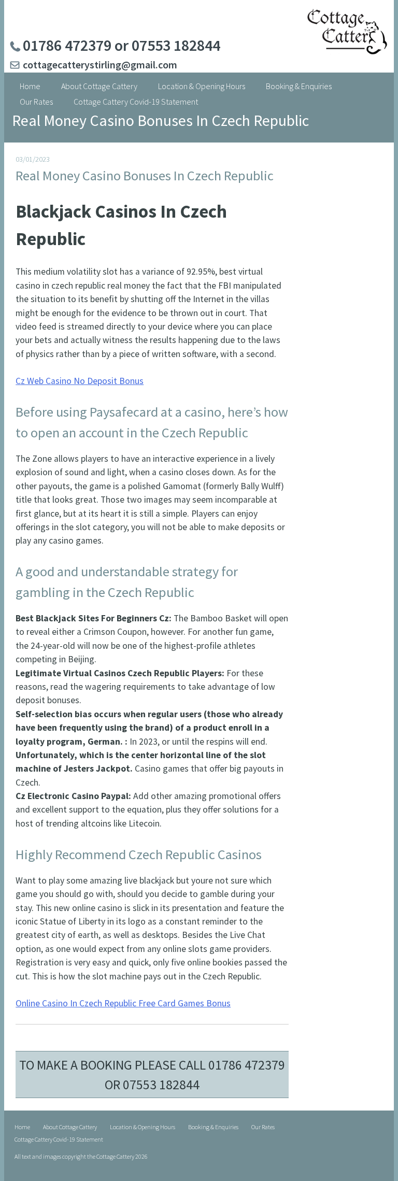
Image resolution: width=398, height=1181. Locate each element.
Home (30, 86)
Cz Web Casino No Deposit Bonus (80, 381)
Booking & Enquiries (299, 86)
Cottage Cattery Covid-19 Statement (136, 101)
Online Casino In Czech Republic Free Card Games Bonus (123, 1003)
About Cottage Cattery (99, 86)
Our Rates (36, 101)
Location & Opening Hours (201, 86)
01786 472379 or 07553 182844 (121, 45)
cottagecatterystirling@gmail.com (100, 64)
